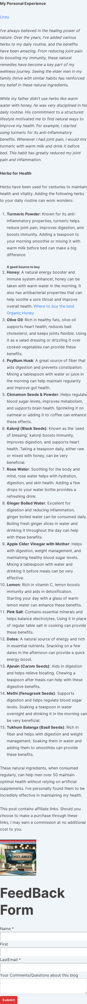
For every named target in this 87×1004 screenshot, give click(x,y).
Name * (7, 928)
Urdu (4, 17)
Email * (14, 959)
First (4, 944)
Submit (8, 1000)
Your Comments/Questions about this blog (39, 975)
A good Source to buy (23, 267)
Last (4, 959)
